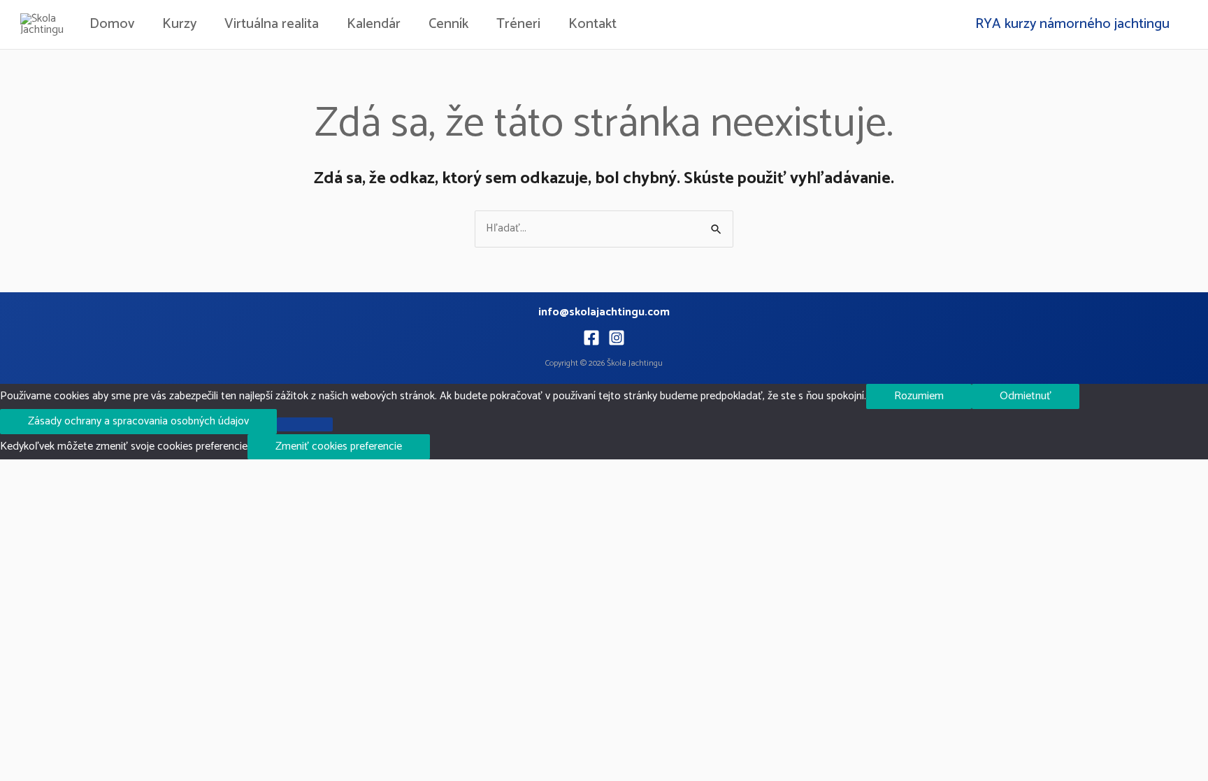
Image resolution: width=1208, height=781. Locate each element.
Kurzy (179, 24)
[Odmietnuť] (305, 424)
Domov (111, 24)
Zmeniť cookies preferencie (338, 446)
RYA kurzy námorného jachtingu (1072, 24)
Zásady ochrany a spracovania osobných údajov (138, 421)
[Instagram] (616, 337)
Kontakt (592, 24)
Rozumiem (919, 396)
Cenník (448, 24)
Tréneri (518, 24)
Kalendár (374, 24)
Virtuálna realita (271, 24)
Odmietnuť (1025, 396)
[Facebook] (591, 337)
